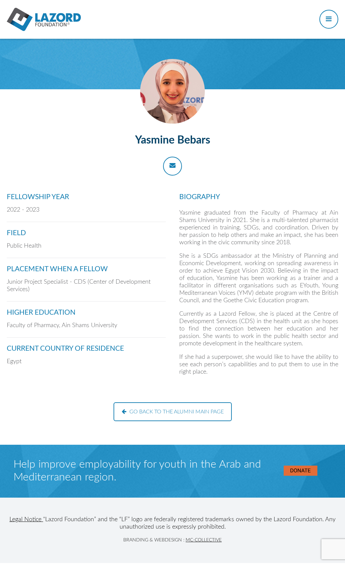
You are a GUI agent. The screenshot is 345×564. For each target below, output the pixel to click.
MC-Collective (204, 540)
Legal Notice (26, 519)
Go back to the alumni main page (176, 411)
